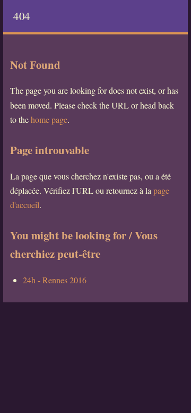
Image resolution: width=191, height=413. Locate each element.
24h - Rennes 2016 (54, 279)
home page (49, 119)
